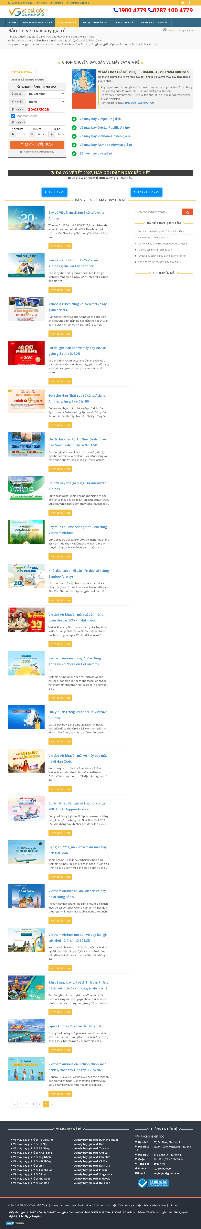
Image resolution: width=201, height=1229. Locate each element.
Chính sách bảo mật (105, 1205)
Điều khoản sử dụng (155, 1205)
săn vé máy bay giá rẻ (37, 22)
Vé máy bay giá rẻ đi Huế (89, 1144)
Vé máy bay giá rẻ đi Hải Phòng (32, 1161)
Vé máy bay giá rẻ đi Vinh (28, 1165)
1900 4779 (132, 10)
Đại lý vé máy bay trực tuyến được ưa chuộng (162, 243)
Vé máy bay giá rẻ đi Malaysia (92, 1178)
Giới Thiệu (42, 1205)
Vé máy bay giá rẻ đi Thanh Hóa (32, 1170)
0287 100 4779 (173, 10)
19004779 (130, 102)
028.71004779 (145, 102)
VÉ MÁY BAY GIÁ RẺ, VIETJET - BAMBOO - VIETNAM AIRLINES (143, 72)
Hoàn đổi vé (84, 1205)
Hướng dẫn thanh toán (63, 1205)
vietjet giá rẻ (67, 22)
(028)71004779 (162, 1168)
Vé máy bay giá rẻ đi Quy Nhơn (32, 1157)
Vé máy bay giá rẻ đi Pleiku (90, 1170)
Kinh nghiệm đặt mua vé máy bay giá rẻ (159, 262)
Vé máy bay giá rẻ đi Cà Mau (91, 1161)
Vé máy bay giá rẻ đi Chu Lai (91, 1152)
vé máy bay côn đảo (154, 22)
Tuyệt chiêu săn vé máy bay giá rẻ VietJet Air (161, 255)
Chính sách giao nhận (130, 1205)
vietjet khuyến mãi (95, 22)
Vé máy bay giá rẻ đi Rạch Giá (92, 1165)
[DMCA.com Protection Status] (15, 1222)
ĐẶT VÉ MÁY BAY (21, 72)
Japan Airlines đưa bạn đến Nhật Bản (75, 1026)
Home (12, 22)
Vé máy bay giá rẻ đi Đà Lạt (30, 1174)
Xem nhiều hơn (60, 246)
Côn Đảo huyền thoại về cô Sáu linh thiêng (160, 231)
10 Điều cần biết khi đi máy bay (154, 249)
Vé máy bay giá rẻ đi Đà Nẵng (31, 1148)
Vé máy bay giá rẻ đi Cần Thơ (91, 1157)
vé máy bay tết (125, 22)
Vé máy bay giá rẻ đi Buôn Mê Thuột (96, 1139)
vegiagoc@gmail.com (167, 1173)
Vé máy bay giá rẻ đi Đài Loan (92, 1183)
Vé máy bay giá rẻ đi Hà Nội (30, 1144)
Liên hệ (173, 1205)
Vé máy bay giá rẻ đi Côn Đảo (31, 1183)
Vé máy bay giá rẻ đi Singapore (93, 1174)
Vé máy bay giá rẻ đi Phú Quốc (31, 1178)
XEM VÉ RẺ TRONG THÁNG (27, 79)
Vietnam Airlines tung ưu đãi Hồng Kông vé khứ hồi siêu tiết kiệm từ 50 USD (75, 664)
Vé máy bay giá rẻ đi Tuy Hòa (92, 1148)
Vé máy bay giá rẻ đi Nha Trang (32, 1152)
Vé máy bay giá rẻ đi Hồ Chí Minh (33, 1139)
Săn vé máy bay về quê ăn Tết (153, 237)
